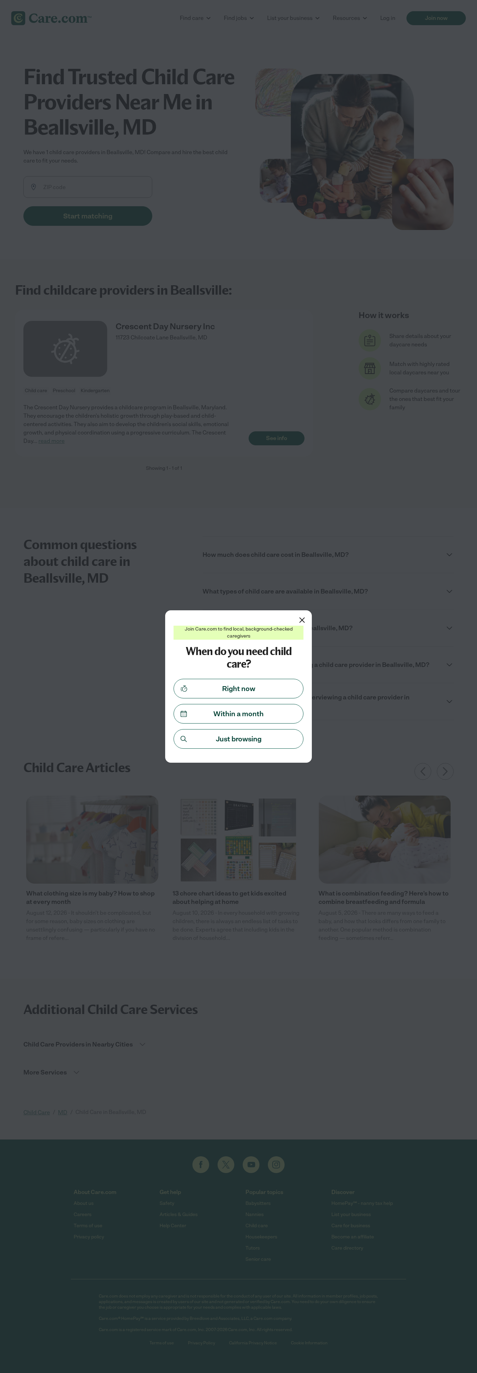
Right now (238, 688)
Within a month (238, 714)
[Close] (302, 620)
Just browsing (239, 739)
